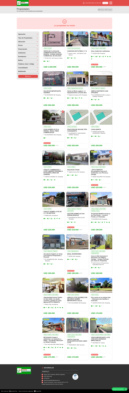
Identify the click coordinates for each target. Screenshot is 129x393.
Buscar (29, 76)
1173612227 (47, 378)
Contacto (105, 3)
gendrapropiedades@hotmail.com (52, 380)
